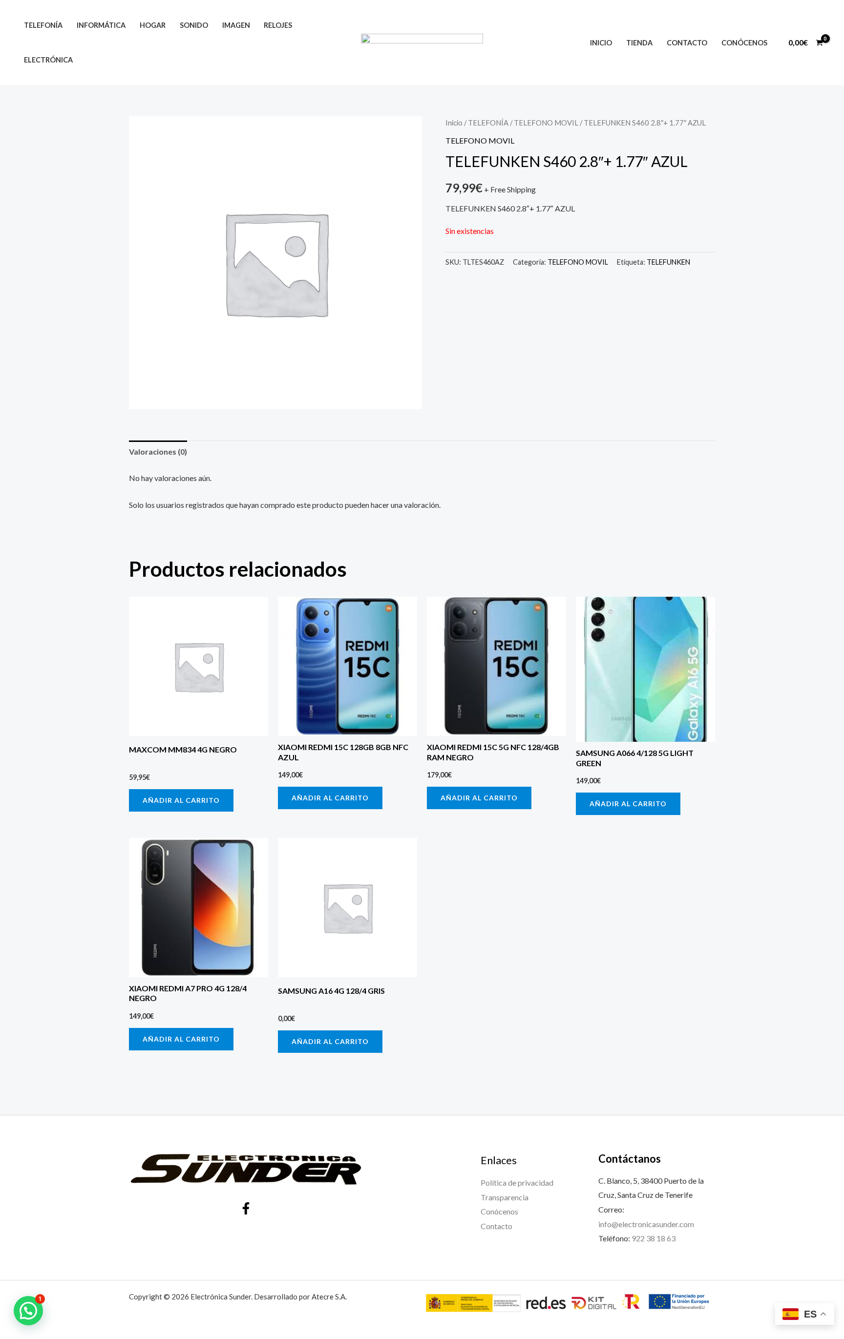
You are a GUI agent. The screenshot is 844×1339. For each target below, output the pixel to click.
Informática (101, 25)
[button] (28, 1310)
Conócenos (744, 43)
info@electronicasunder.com (646, 1224)
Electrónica (48, 60)
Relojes (278, 25)
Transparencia (504, 1197)
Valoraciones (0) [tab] (158, 451)
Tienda (639, 43)
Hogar (153, 25)
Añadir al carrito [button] (181, 800)
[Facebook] (246, 1208)
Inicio (601, 43)
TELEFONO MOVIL (546, 122)
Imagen (236, 25)
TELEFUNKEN (668, 262)
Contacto (687, 43)
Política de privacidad (517, 1182)
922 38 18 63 (653, 1238)
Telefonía (43, 25)
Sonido (194, 25)
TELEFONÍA (488, 122)
